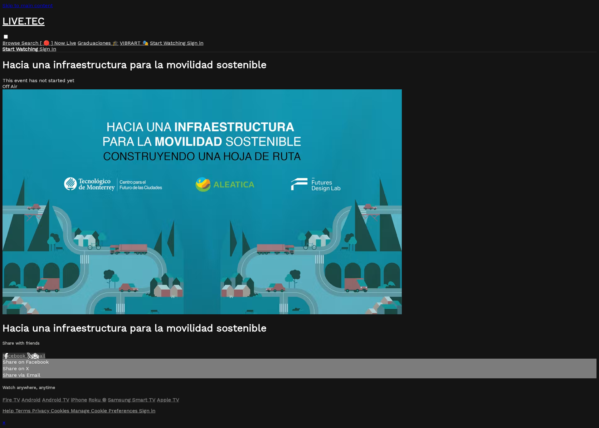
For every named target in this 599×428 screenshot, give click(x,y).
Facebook (14, 356)
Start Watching (168, 43)
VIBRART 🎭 (134, 43)
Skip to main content (27, 5)
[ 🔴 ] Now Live (58, 43)
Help (8, 411)
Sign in (195, 43)
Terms (23, 411)
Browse (12, 43)
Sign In (48, 49)
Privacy (41, 411)
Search (31, 43)
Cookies (61, 411)
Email (38, 356)
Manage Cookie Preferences (105, 411)
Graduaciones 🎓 (98, 43)
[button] (6, 37)
